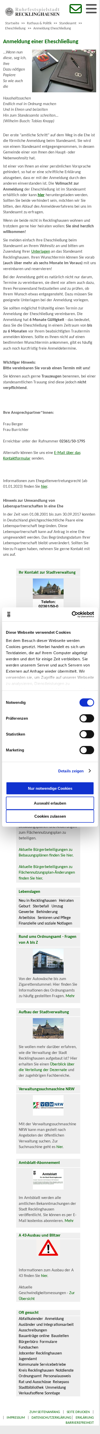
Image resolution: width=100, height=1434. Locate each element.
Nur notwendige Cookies (50, 788)
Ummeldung (55, 1388)
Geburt (24, 906)
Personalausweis (57, 1376)
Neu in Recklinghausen (37, 901)
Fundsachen (28, 1348)
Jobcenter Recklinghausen (40, 1353)
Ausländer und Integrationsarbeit (46, 1325)
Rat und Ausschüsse (35, 1382)
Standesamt (67, 23)
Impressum (16, 1418)
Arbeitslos (27, 918)
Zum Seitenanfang (44, 1412)
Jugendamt (28, 1359)
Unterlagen (40, 252)
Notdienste (65, 1371)
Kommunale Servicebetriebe (42, 1365)
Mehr (70, 996)
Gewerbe (26, 912)
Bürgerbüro (28, 1342)
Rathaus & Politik (39, 23)
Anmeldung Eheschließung (52, 28)
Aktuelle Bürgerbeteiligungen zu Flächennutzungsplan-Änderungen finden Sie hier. (47, 873)
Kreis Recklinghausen (36, 1371)
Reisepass (61, 1382)
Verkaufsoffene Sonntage (39, 1393)
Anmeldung (54, 1319)
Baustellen (60, 1336)
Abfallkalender (31, 1319)
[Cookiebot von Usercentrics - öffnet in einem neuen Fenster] (72, 614)
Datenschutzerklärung (51, 1418)
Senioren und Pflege (54, 918)
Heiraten (66, 901)
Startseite (12, 23)
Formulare (48, 1342)
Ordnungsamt (30, 1376)
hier (44, 487)
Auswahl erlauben (50, 803)
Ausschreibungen (33, 1330)
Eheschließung (15, 28)
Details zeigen (71, 771)
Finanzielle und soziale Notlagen (45, 923)
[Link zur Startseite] (32, 15)
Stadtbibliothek (31, 1388)
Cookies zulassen (50, 816)
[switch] (86, 718)
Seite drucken (78, 1412)
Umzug (57, 906)
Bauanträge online (34, 1336)
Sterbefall (41, 906)
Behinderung (47, 912)
